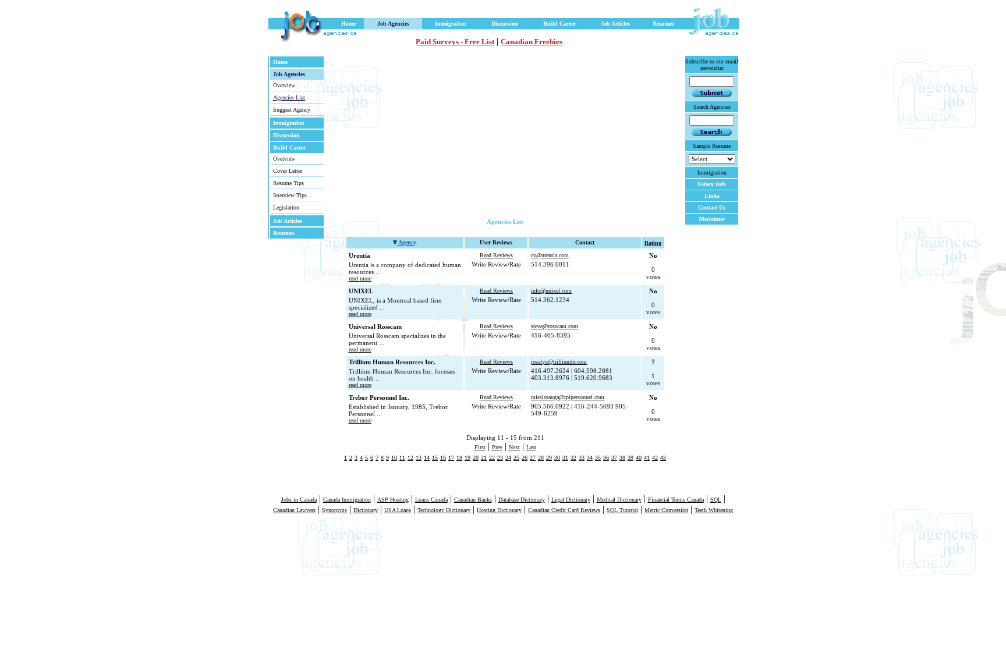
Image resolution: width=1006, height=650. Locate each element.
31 (565, 457)
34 (590, 457)
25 (516, 457)
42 (655, 457)
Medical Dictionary (619, 499)
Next (514, 447)
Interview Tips (290, 195)
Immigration (450, 23)
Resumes (663, 23)
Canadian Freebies (531, 41)
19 (467, 457)
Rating (652, 243)
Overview (284, 85)
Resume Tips (288, 183)
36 (606, 457)
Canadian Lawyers (294, 510)
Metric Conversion (666, 510)
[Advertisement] (457, 136)
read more (360, 278)
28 (541, 457)
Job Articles (615, 23)
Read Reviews (496, 255)
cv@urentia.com (550, 255)
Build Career (559, 23)
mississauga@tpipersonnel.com (567, 397)
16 (443, 457)
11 (402, 457)
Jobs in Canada (299, 499)
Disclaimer (712, 219)
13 (418, 457)
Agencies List (289, 97)
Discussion (504, 23)
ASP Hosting (393, 499)
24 (508, 457)
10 (394, 457)
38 (622, 457)
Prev (497, 447)
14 (427, 457)
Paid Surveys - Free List (455, 41)
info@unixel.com (551, 290)
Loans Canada (431, 499)
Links (712, 196)
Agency (406, 242)
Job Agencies (393, 23)
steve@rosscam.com (554, 326)
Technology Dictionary (443, 510)
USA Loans (397, 510)
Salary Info (711, 184)
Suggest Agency (291, 109)
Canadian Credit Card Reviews (564, 510)
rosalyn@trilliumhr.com (559, 361)
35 (598, 457)
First (480, 447)
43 (663, 457)
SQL (715, 499)
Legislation (286, 207)
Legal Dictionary (570, 499)
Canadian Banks (473, 499)
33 (582, 457)
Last (531, 447)
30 (557, 457)
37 (614, 457)
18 (459, 457)
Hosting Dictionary (499, 510)
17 (451, 457)
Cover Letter (287, 171)
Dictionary (365, 510)
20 (476, 457)
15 (435, 457)
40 (639, 457)
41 (647, 457)
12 (410, 457)
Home (348, 23)
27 (533, 457)
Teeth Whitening (714, 510)
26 (524, 457)
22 (492, 457)
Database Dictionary (521, 499)
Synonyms (334, 510)
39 (630, 457)
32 (573, 457)
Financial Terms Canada (676, 499)
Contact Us (711, 207)
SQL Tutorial (622, 510)
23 (500, 457)
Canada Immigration (347, 499)
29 (549, 457)
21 (484, 457)
